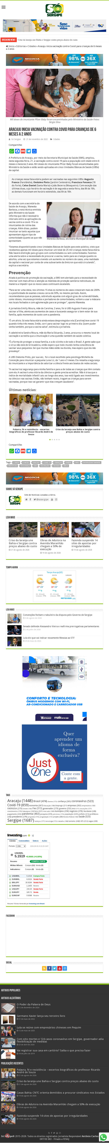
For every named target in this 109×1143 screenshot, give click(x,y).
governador (50, 809)
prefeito (83, 814)
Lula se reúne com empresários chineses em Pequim (49, 1027)
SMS (35, 466)
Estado (27, 809)
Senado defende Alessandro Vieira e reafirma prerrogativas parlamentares (61, 626)
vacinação (45, 466)
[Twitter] (54, 969)
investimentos (14, 812)
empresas (74, 806)
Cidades (32, 46)
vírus (66, 466)
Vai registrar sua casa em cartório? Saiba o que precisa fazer (53, 1050)
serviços (40, 822)
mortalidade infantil (91, 463)
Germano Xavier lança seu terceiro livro (41, 1016)
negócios (76, 811)
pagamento (14, 814)
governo (65, 809)
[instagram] (64, 969)
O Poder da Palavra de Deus (34, 1004)
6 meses (26, 463)
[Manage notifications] (7, 1135)
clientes (52, 802)
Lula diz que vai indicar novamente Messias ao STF (49, 638)
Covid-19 (47, 463)
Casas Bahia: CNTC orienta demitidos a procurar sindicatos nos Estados (50, 40)
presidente (19, 817)
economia (36, 806)
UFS (84, 821)
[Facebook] (49, 969)
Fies (37, 809)
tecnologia (51, 822)
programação (46, 817)
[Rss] (44, 969)
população (71, 814)
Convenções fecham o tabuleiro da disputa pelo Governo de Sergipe (57, 615)
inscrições (86, 809)
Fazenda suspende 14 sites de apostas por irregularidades (85, 543)
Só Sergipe (16, 139)
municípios (62, 811)
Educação (49, 806)
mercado (48, 812)
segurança (25, 466)
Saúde (85, 817)
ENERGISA (14, 809)
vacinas (57, 466)
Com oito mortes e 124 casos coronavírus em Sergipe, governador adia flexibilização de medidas (60, 1040)
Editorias (21, 46)
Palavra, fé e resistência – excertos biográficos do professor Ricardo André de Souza (31, 432)
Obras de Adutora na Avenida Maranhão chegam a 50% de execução (53, 545)
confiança (64, 802)
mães (77, 463)
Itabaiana (28, 812)
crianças (58, 463)
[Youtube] (59, 969)
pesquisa (46, 814)
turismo (74, 821)
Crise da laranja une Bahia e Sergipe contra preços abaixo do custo (78, 431)
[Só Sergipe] (54, 9)
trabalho (62, 822)
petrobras (58, 815)
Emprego (61, 806)
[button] (97, 418)
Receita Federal (70, 817)
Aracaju (36, 463)
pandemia (31, 814)
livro (38, 812)
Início (11, 46)
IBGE (75, 809)
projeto (58, 817)
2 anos (16, 463)
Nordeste (89, 811)
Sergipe (20, 820)
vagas (93, 822)
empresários (88, 806)
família (68, 463)
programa (33, 817)
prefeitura (12, 466)
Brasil (40, 801)
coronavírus (83, 801)
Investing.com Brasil (36, 904)
